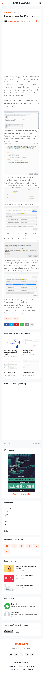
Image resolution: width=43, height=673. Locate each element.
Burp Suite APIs (9, 372)
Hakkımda (21, 666)
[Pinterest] (16, 324)
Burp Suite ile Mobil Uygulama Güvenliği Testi (10, 352)
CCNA (6, 511)
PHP (5, 524)
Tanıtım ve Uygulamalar (21, 494)
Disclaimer (31, 666)
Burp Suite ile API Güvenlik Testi (29, 351)
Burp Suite (16, 12)
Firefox (16, 318)
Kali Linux (7, 518)
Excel (23, 669)
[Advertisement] (21, 48)
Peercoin (14, 604)
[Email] (27, 324)
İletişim (30, 669)
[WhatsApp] (22, 324)
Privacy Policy (14, 669)
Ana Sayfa (7, 12)
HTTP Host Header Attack (24, 576)
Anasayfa (11, 666)
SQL (5, 528)
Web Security (15, 612)
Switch (6, 531)
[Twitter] (11, 324)
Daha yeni (6, 444)
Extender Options (28, 372)
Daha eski (36, 444)
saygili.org (25, 662)
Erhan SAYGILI (21, 2)
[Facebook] (6, 324)
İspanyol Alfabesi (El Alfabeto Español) (26, 567)
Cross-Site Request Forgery (25, 585)
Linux (6, 521)
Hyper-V (7, 515)
